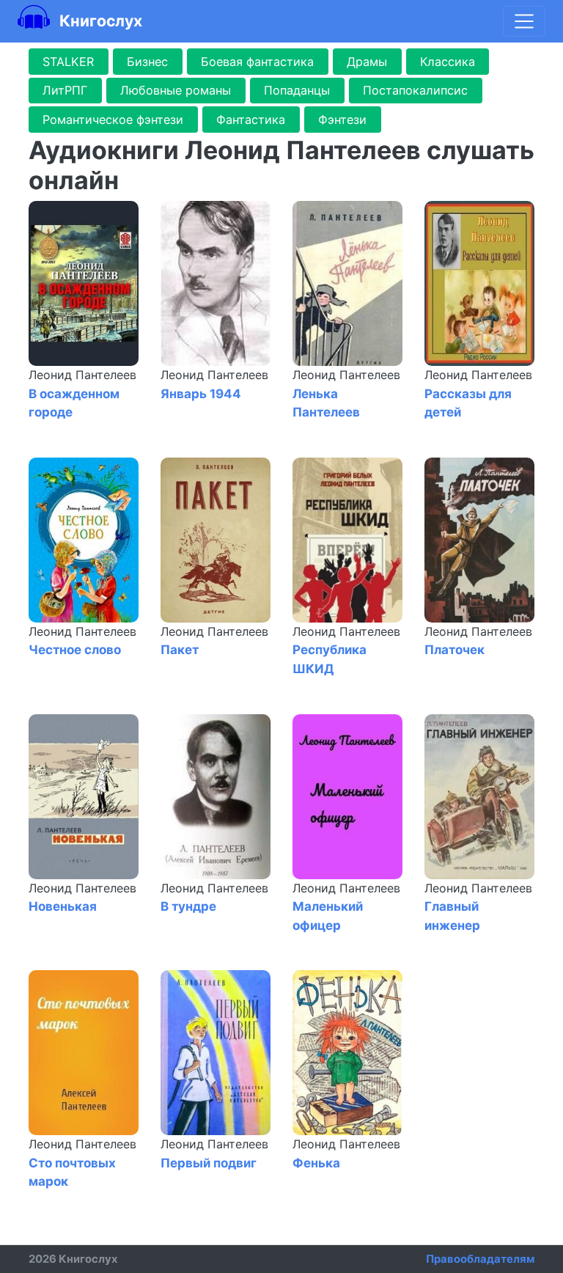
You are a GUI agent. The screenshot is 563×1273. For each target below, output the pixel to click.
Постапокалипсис (415, 90)
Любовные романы (175, 90)
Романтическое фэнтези (113, 119)
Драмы (367, 61)
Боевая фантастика (257, 61)
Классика (447, 61)
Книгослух (99, 20)
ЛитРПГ (65, 90)
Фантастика (250, 119)
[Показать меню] (524, 21)
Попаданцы (297, 90)
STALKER (68, 61)
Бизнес (147, 61)
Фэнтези (342, 119)
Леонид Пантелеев (82, 374)
